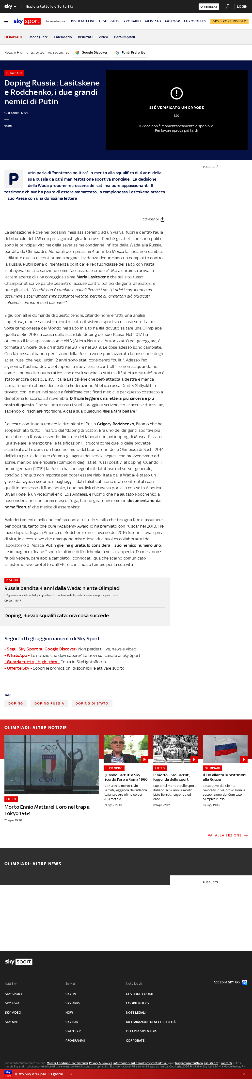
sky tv (70, 994)
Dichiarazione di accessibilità (150, 1022)
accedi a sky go (227, 982)
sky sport (13, 994)
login (242, 6)
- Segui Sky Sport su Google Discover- (40, 649)
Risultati (85, 37)
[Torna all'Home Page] (27, 21)
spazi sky (73, 1031)
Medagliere (39, 37)
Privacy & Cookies (100, 1063)
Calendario (63, 37)
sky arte (12, 1022)
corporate (135, 1040)
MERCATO (153, 21)
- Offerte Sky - (18, 668)
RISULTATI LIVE (83, 21)
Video (103, 37)
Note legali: (134, 983)
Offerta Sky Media (141, 1031)
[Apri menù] (6, 21)
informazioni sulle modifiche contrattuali (140, 1063)
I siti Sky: (11, 983)
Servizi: (70, 983)
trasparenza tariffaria (189, 1063)
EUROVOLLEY (195, 21)
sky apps (72, 1003)
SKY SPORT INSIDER (229, 21)
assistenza (211, 1063)
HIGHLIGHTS (109, 21)
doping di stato (92, 703)
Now (69, 1012)
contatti (226, 1063)
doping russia (49, 703)
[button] (118, 1074)
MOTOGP (172, 21)
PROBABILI (132, 21)
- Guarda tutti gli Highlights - (32, 661)
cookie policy (138, 1003)
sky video (13, 1012)
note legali (135, 1012)
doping (15, 703)
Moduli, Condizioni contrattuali (67, 1063)
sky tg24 (12, 1003)
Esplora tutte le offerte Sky (50, 6)
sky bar (71, 1022)
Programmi (75, 1040)
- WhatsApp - (17, 655)
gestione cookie (140, 994)
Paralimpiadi (124, 37)
